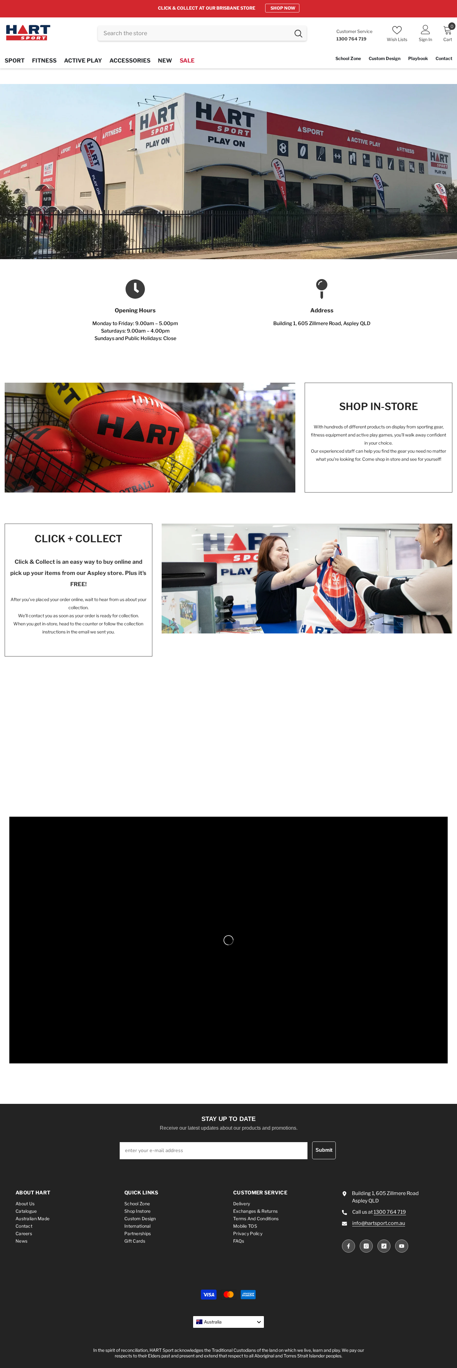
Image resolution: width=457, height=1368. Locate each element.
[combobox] (194, 33)
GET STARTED (280, 8)
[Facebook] (348, 1246)
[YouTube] (401, 1246)
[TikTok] (383, 1246)
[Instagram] (366, 1246)
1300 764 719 (390, 1212)
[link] (228, 171)
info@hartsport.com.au (378, 1223)
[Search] (202, 33)
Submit (324, 1150)
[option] (228, 8)
